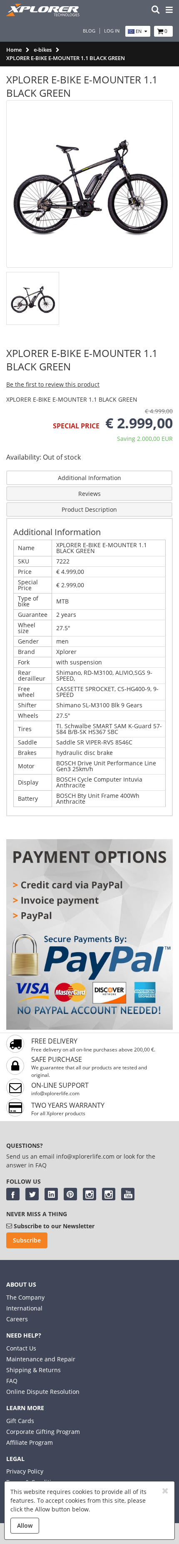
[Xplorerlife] (43, 14)
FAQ (11, 1381)
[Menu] (169, 10)
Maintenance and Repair (40, 1359)
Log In (111, 31)
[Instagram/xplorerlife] (89, 1194)
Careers (17, 1319)
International (24, 1308)
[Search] (156, 10)
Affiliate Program (29, 1442)
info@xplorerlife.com (55, 1093)
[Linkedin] (51, 1194)
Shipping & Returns (33, 1370)
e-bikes (43, 49)
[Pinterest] (70, 1194)
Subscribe (27, 1240)
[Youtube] (127, 1194)
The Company (25, 1297)
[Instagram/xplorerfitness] (108, 1194)
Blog (89, 31)
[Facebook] (13, 1194)
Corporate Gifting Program (43, 1432)
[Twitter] (32, 1194)
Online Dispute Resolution (43, 1392)
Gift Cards (20, 1421)
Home (14, 49)
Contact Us (21, 1348)
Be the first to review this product (52, 384)
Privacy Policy (24, 1471)
